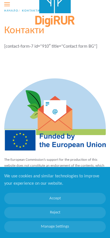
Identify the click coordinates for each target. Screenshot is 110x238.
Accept (55, 198)
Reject (55, 212)
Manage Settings (55, 226)
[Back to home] (55, 4)
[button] (7, 4)
